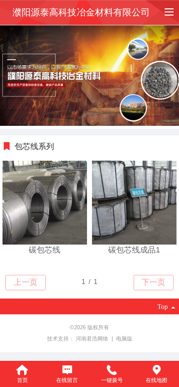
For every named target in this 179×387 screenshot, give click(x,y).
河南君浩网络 (93, 339)
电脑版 (124, 339)
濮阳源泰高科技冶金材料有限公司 (81, 12)
